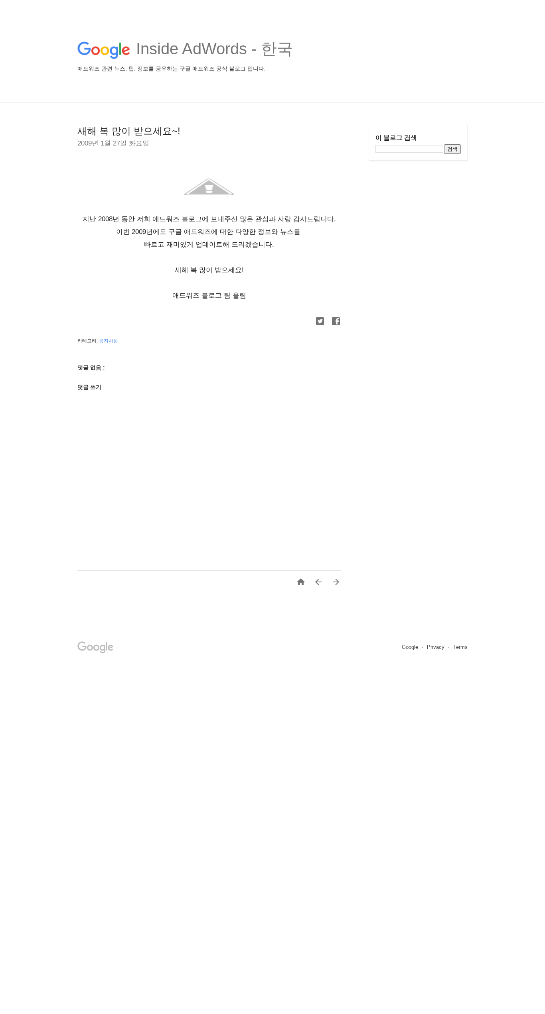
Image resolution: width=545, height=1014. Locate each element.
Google (411, 647)
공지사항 (108, 341)
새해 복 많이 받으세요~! (128, 131)
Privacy (436, 647)
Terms (460, 647)
